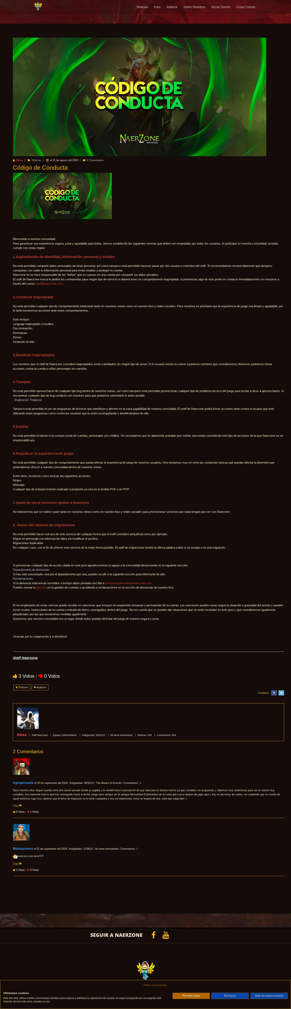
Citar (16, 805)
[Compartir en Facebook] (273, 692)
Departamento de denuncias (31, 569)
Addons (171, 7)
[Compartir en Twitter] (281, 692)
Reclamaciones (23, 578)
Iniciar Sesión (220, 7)
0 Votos (52, 676)
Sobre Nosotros (194, 7)
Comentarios (96, 160)
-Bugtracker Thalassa (28, 400)
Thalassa (23, 687)
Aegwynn (41, 687)
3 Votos (27, 676)
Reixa (19, 160)
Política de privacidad (155, 985)
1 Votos (34, 811)
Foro (157, 7)
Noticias (142, 7)
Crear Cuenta (245, 7)
